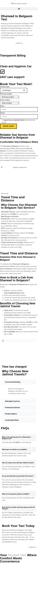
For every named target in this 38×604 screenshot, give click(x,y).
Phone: (2, 113)
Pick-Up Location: (6, 94)
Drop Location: (5, 100)
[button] (19, 8)
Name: (2, 106)
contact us (19, 43)
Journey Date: (5, 87)
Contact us (32, 547)
